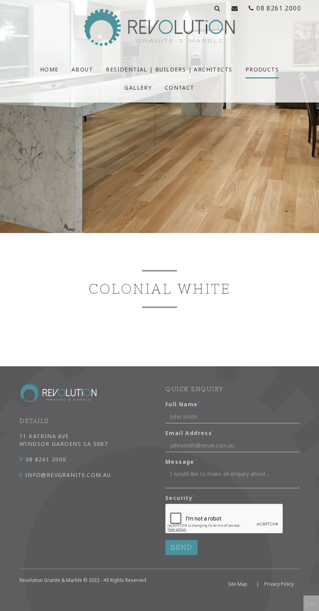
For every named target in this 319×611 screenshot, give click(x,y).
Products (262, 69)
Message (181, 461)
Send (181, 547)
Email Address (190, 433)
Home (49, 69)
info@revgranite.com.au (65, 475)
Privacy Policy (279, 584)
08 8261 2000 (43, 459)
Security (180, 497)
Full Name (183, 404)
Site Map (237, 584)
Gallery (138, 87)
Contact (180, 87)
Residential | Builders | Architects (169, 69)
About (82, 69)
